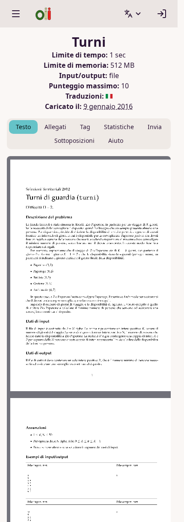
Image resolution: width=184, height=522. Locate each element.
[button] (133, 13)
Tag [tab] (85, 127)
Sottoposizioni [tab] (74, 140)
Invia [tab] (155, 127)
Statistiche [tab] (119, 127)
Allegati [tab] (55, 127)
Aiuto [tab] (115, 140)
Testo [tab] (23, 127)
